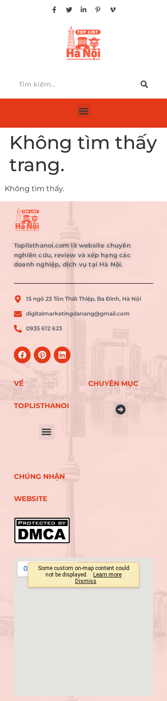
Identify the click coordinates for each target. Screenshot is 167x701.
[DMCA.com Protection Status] (46, 530)
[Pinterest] (42, 355)
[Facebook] (22, 355)
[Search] (144, 84)
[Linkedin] (62, 355)
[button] (83, 110)
